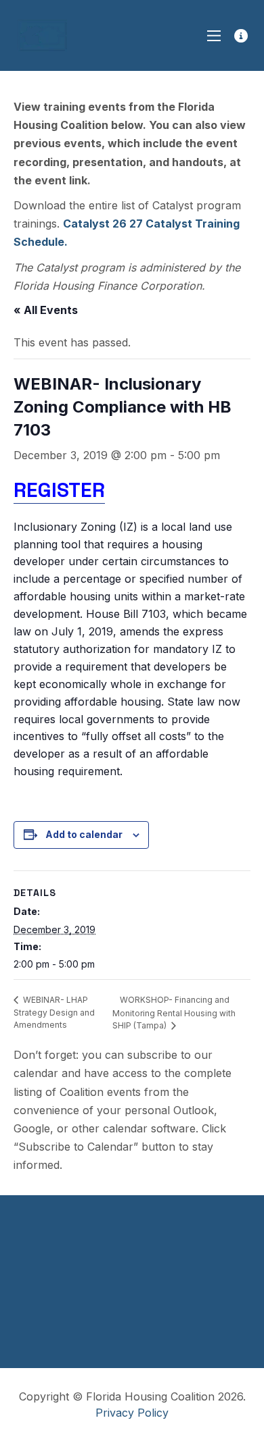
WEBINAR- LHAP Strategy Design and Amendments (54, 1012)
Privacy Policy (132, 1412)
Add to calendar (84, 834)
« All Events (46, 310)
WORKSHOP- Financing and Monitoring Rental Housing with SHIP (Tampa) (174, 1013)
